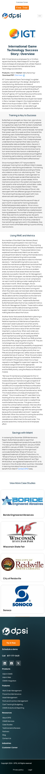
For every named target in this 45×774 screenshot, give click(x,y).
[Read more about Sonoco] (22, 599)
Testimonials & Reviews (11, 728)
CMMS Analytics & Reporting (13, 708)
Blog (4, 735)
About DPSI (6, 718)
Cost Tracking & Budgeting (12, 704)
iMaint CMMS (7, 674)
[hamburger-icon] (39, 15)
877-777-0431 (13, 656)
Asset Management (9, 697)
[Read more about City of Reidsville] (22, 567)
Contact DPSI (23, 469)
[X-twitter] (18, 663)
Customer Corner (10, 748)
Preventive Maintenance (11, 694)
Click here (19, 75)
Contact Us (6, 738)
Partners (5, 731)
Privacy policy (18, 770)
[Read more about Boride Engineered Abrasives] (22, 504)
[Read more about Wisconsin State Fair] (22, 536)
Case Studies (7, 724)
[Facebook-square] (11, 663)
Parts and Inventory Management (15, 701)
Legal (30, 770)
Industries (6, 743)
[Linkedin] (4, 663)
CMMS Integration (9, 681)
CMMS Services (8, 721)
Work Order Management (12, 690)
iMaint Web (6, 677)
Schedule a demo (10, 649)
